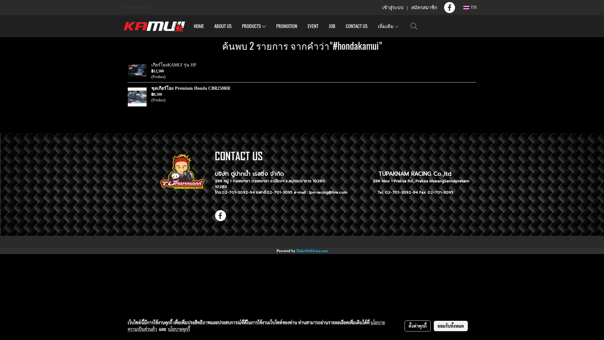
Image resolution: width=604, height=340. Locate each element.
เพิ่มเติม (386, 26)
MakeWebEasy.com (312, 251)
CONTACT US (356, 26)
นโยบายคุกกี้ (179, 329)
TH (473, 7)
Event (313, 26)
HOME (199, 26)
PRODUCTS (252, 26)
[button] (414, 26)
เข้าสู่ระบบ (393, 7)
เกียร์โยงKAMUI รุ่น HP (173, 65)
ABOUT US (223, 26)
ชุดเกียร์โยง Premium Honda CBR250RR (190, 88)
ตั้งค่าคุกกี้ (418, 326)
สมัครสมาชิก (424, 7)
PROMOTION (286, 26)
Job (332, 26)
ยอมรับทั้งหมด (451, 326)
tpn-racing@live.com (328, 192)
